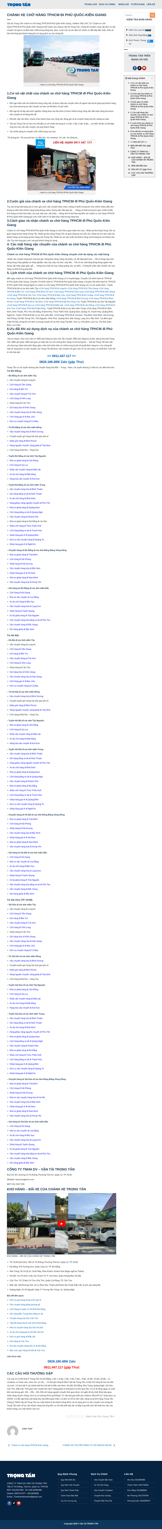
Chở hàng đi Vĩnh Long (20, 398)
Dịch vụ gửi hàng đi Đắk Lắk (22, 1336)
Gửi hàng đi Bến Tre (19, 389)
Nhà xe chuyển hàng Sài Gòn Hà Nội (26, 1327)
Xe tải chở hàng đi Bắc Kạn (22, 602)
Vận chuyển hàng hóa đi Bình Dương (26, 431)
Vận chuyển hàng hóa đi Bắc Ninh (25, 568)
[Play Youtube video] (61, 1223)
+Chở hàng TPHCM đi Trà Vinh (39, 292)
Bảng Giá (124, 4)
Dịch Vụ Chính (107, 4)
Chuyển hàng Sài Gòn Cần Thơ (24, 1318)
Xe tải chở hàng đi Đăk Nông (23, 474)
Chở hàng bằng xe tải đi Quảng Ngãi (26, 512)
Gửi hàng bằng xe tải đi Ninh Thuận (26, 494)
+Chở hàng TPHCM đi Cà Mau (79, 295)
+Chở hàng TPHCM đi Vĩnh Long (68, 292)
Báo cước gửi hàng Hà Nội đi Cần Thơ (27, 1350)
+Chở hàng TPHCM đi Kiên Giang (99, 292)
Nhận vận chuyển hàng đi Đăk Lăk (25, 469)
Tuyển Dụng (138, 4)
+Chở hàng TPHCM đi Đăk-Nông (31, 308)
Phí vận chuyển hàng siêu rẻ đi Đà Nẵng (28, 1346)
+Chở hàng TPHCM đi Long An (53, 288)
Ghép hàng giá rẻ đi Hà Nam (22, 573)
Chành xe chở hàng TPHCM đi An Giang (29, 1445)
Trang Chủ (90, 4)
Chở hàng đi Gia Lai (19, 465)
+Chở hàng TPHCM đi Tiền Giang (82, 288)
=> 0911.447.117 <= (61, 356)
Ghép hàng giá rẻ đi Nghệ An (23, 544)
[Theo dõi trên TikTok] (139, 68)
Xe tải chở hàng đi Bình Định (23, 498)
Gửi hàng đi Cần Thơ (19, 1341)
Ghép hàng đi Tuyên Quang (22, 611)
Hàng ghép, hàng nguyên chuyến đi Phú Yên (30, 503)
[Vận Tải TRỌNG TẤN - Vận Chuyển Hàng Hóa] (19, 4)
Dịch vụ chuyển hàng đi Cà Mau (24, 421)
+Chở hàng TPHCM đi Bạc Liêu (50, 295)
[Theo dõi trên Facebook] (135, 68)
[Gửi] (152, 15)
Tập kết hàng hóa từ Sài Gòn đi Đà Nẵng (28, 1323)
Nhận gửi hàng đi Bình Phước (23, 441)
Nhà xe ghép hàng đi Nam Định (24, 577)
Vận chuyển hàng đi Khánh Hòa (24, 517)
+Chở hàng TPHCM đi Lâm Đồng (79, 305)
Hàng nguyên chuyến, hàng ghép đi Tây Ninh (30, 445)
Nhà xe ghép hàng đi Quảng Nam (25, 507)
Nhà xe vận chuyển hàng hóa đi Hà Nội (27, 1097)
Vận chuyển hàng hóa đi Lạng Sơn (25, 606)
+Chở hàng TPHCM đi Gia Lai (20, 305)
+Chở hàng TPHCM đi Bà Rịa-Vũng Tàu (61, 302)
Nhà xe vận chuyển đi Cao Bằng (24, 597)
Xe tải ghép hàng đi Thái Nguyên (24, 615)
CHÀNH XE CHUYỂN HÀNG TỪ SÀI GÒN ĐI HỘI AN (87, 1445)
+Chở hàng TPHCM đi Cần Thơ (21, 295)
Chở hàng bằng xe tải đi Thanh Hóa (26, 530)
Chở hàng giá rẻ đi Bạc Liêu (22, 417)
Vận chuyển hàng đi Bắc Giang (24, 624)
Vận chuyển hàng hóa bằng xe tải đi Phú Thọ (30, 620)
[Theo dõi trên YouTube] (144, 68)
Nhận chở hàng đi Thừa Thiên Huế (25, 526)
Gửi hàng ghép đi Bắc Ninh (22, 629)
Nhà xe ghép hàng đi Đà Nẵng (23, 786)
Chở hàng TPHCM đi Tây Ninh (29, 302)
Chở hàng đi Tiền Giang (20, 384)
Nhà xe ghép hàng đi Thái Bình (24, 554)
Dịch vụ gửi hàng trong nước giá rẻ (25, 1300)
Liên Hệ (151, 4)
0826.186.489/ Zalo (62, 1361)
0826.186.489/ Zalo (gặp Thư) (61, 362)
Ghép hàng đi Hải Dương (21, 564)
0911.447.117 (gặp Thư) (61, 1367)
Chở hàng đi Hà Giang (20, 592)
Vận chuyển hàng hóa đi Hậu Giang (26, 412)
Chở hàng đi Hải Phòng (20, 559)
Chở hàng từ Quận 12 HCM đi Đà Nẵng (27, 1309)
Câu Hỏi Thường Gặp (69, 1501)
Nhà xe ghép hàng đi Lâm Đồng (24, 460)
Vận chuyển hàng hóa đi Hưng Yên (25, 582)
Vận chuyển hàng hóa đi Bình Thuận (26, 489)
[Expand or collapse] (152, 78)
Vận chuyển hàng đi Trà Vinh (23, 394)
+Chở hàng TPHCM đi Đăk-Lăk (49, 305)
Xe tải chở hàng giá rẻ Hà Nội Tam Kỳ (27, 1332)
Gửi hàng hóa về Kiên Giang (22, 407)
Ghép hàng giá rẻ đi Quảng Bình (24, 535)
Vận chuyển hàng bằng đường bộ (25, 1304)
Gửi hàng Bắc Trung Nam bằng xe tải (26, 1314)
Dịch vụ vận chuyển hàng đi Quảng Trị (27, 539)
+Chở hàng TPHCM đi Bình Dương (72, 298)
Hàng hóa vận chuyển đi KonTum (25, 479)
